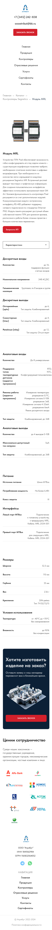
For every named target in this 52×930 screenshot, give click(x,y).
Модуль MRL (39, 99)
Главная (26, 46)
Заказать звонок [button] (26, 718)
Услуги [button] (26, 71)
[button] (25, 32)
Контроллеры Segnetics (15, 99)
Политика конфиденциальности (26, 924)
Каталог (20, 95)
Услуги (25, 897)
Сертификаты (26, 77)
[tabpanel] (26, 296)
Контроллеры (26, 59)
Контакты (26, 83)
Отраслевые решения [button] (26, 65)
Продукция (26, 52)
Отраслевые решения (25, 892)
